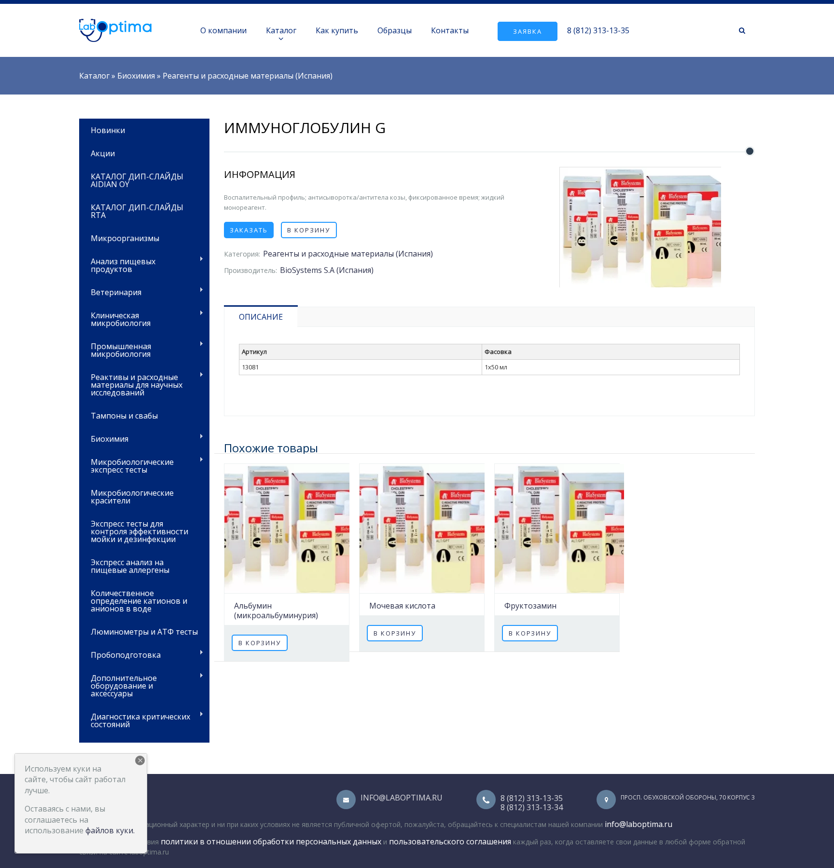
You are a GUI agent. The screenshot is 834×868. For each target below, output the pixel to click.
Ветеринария (110, 291)
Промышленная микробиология (115, 349)
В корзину (308, 230)
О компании (223, 30)
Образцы (394, 30)
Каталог (281, 30)
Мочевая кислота (402, 605)
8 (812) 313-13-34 (531, 807)
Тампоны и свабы (124, 415)
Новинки (108, 130)
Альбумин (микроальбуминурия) (276, 610)
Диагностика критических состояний (134, 720)
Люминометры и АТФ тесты (144, 631)
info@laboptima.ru (402, 797)
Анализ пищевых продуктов (117, 264)
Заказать (249, 230)
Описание (261, 317)
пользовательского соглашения (450, 841)
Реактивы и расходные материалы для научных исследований (130, 384)
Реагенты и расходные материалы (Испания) (248, 75)
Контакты (450, 30)
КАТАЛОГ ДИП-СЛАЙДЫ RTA (137, 211)
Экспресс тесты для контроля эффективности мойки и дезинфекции (139, 531)
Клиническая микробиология (115, 318)
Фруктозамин (530, 605)
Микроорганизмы (125, 238)
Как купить (337, 30)
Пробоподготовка (120, 654)
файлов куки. (110, 830)
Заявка (527, 31)
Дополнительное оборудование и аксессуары (118, 685)
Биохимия (136, 75)
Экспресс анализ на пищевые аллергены (130, 566)
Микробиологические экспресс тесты (126, 465)
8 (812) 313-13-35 (598, 30)
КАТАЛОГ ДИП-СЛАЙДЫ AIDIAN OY (137, 180)
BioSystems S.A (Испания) (327, 270)
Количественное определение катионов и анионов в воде (139, 601)
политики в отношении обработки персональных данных (271, 841)
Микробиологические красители (132, 497)
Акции (103, 153)
